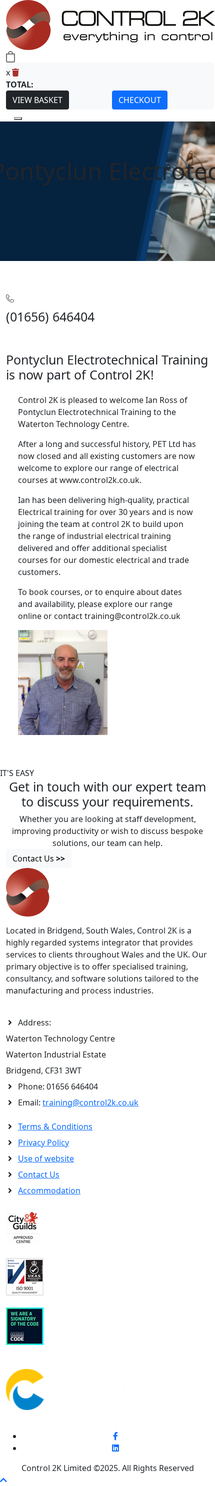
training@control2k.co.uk (90, 1102)
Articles (43, 267)
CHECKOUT (139, 100)
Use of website (46, 1158)
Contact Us (39, 1174)
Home (17, 267)
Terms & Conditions (55, 1126)
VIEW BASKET (37, 100)
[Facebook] (115, 1436)
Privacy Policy (43, 1142)
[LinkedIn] (115, 1448)
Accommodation (49, 1190)
